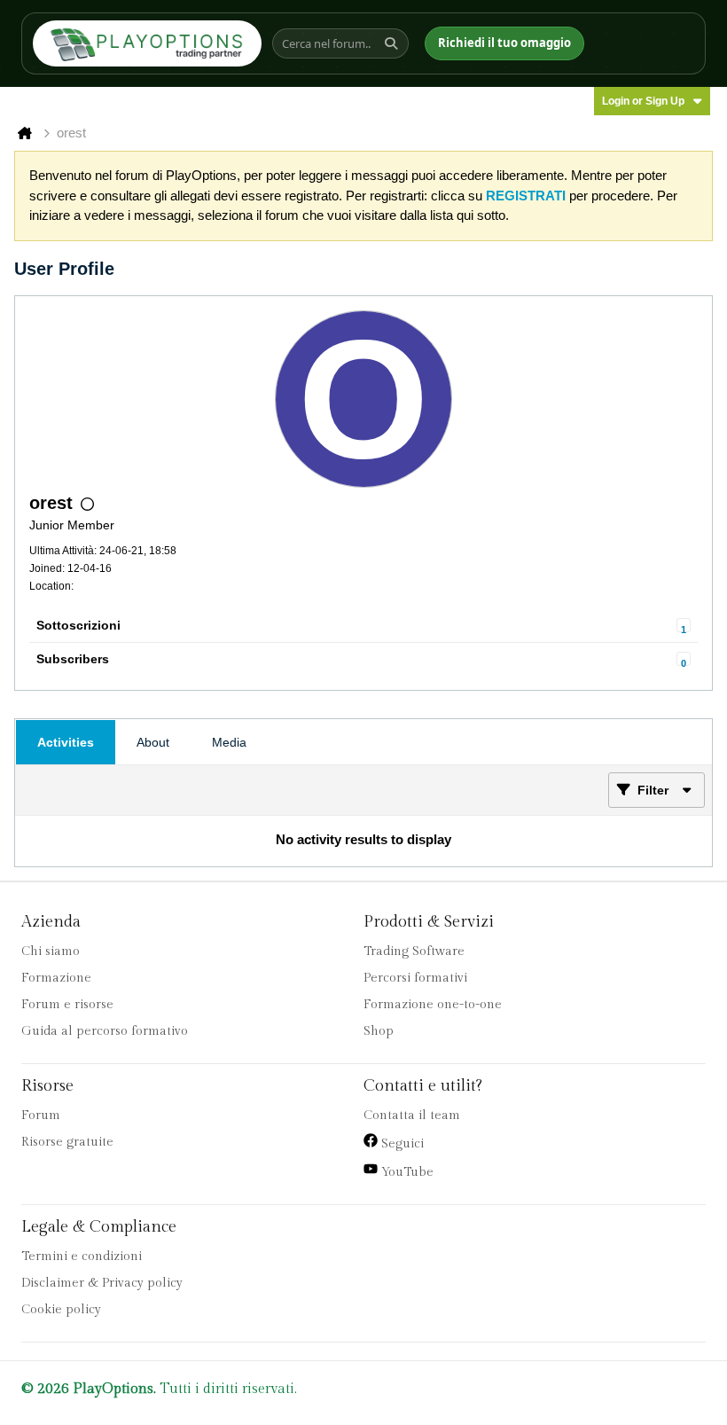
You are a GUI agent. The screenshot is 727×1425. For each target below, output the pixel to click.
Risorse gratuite (67, 1142)
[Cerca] (393, 43)
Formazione (56, 978)
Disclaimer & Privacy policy (102, 1283)
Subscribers (72, 659)
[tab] (65, 742)
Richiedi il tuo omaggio (504, 43)
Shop (379, 1031)
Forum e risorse (67, 1005)
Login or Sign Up (643, 101)
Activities (65, 742)
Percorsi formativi (415, 978)
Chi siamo (50, 951)
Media (229, 742)
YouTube (406, 1172)
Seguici (401, 1144)
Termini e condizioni (81, 1256)
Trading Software (414, 951)
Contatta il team (412, 1115)
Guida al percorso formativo (104, 1031)
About (153, 742)
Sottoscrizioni (78, 625)
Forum (40, 1115)
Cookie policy (61, 1310)
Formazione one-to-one (433, 1005)
